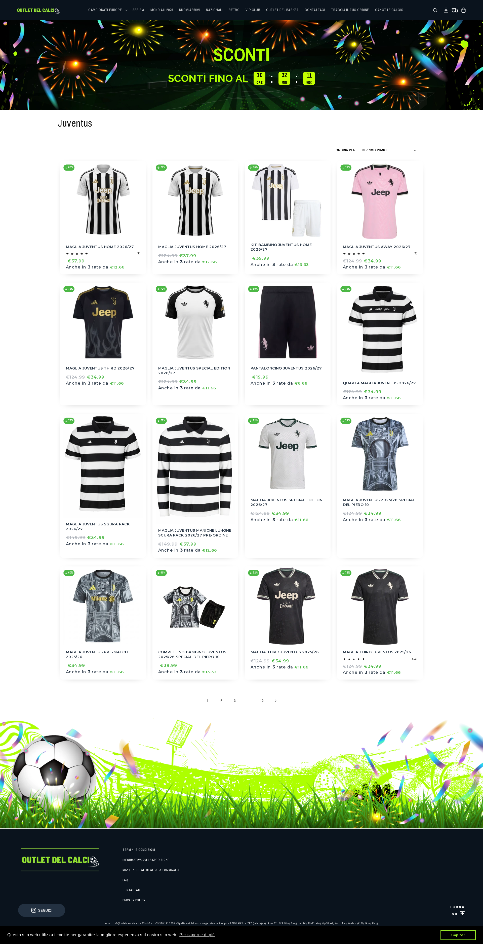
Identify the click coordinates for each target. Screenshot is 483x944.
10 (261, 700)
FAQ (125, 880)
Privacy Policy (134, 900)
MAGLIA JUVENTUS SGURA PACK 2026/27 (98, 526)
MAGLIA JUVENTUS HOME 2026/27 (100, 246)
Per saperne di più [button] (197, 935)
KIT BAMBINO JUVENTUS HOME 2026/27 (281, 247)
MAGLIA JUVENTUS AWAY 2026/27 (377, 246)
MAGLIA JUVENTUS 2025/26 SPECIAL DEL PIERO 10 (379, 502)
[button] (107, 10)
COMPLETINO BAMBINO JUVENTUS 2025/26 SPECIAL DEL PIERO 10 (192, 654)
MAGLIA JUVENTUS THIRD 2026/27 (100, 368)
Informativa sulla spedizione (146, 860)
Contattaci (132, 890)
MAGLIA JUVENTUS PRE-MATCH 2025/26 (97, 654)
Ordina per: (346, 150)
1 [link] (208, 700)
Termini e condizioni (139, 850)
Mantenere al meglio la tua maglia (151, 870)
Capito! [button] (458, 935)
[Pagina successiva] (275, 700)
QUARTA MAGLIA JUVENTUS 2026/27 (379, 383)
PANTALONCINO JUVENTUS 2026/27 (286, 368)
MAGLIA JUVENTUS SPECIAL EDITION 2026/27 (194, 370)
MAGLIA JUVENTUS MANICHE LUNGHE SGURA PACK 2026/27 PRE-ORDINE (194, 533)
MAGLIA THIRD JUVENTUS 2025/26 (285, 652)
